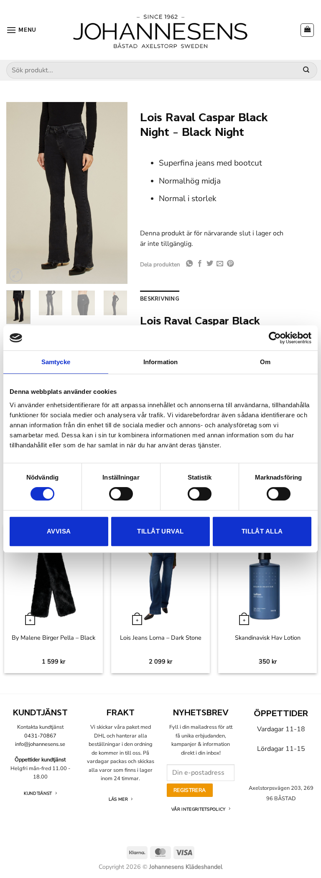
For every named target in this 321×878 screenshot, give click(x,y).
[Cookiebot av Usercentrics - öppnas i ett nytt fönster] (274, 338)
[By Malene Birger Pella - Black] (53, 576)
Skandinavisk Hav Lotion (268, 638)
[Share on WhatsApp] (189, 264)
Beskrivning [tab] (159, 298)
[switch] (121, 493)
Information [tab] (160, 361)
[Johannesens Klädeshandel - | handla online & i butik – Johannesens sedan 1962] (160, 29)
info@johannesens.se (40, 744)
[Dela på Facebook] (199, 264)
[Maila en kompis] (220, 264)
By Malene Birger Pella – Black (53, 638)
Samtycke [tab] (55, 361)
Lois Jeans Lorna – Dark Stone (160, 638)
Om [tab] (265, 361)
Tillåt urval (160, 531)
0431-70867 (40, 736)
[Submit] (306, 70)
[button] (21, 30)
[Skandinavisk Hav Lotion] (267, 576)
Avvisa (59, 531)
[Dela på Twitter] (209, 264)
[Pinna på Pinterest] (230, 264)
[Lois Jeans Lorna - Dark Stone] (160, 576)
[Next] (114, 193)
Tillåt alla (262, 531)
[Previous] (19, 193)
